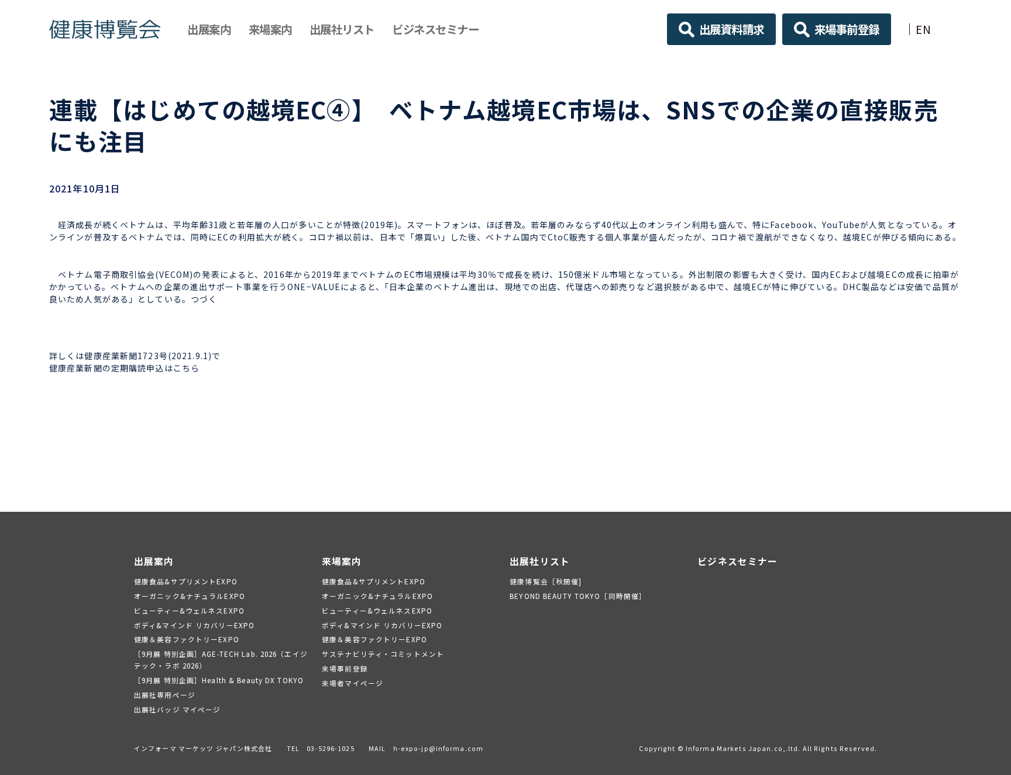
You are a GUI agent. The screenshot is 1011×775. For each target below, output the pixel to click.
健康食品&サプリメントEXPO (186, 581)
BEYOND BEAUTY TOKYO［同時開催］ (578, 596)
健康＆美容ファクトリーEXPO (186, 639)
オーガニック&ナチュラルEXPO (189, 596)
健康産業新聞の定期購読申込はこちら (124, 368)
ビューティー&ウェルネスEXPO (189, 610)
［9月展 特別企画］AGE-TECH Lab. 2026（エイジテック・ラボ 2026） (221, 659)
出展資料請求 (731, 28)
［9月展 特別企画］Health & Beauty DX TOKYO (219, 680)
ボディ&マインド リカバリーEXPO (194, 625)
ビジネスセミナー (435, 28)
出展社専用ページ (164, 695)
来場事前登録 (846, 28)
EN (923, 28)
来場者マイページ (352, 683)
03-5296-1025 (330, 748)
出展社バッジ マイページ (177, 709)
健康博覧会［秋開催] (546, 581)
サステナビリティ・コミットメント (383, 654)
